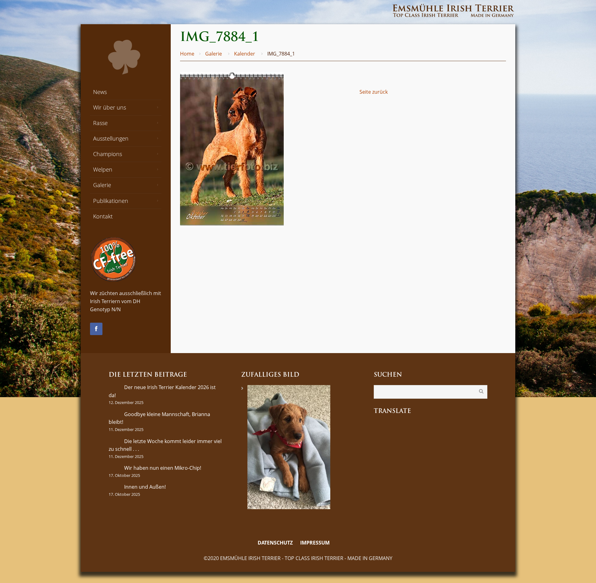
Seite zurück (373, 91)
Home (187, 53)
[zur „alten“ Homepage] (337, 543)
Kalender (244, 53)
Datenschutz (275, 542)
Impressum (315, 542)
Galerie (213, 53)
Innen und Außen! (145, 486)
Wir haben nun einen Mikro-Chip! (162, 467)
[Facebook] (96, 329)
